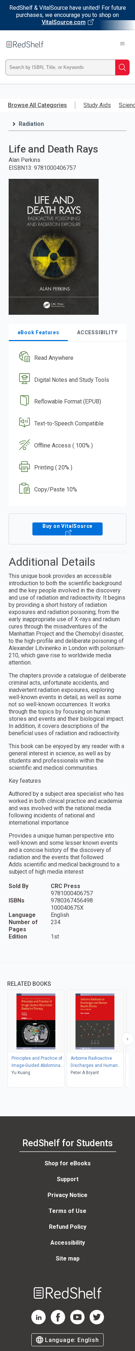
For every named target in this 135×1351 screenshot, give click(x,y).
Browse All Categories (37, 105)
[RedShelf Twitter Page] (97, 1322)
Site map (68, 1258)
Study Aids (97, 105)
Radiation (31, 123)
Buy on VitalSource (67, 526)
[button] (67, 358)
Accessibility (67, 1242)
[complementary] (67, 1025)
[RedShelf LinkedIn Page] (38, 1322)
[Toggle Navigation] (122, 44)
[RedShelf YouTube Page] (77, 1322)
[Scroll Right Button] (127, 1038)
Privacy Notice (67, 1195)
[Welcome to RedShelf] (25, 44)
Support (67, 1179)
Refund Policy (67, 1226)
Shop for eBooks (68, 1163)
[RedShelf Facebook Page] (58, 1322)
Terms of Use (67, 1210)
